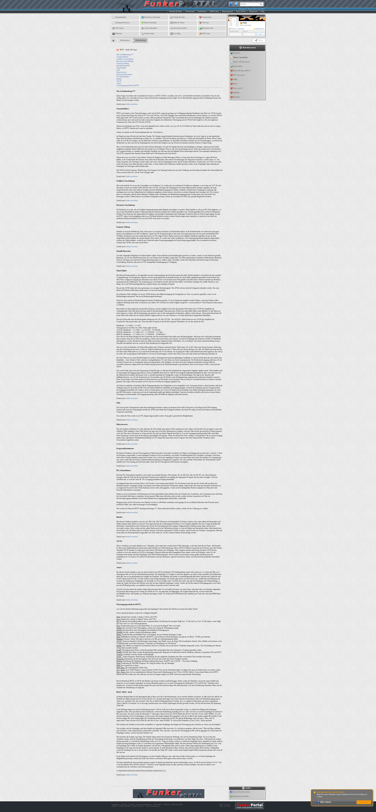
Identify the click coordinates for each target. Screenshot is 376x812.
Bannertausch (227, 11)
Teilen (260, 40)
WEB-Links (214, 11)
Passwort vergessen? (238, 28)
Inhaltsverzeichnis (131, 104)
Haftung (124, 804)
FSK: (118, 70)
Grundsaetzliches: (122, 57)
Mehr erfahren (325, 802)
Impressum (115, 804)
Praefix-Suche (149, 34)
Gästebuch (253, 11)
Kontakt (131, 804)
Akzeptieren (364, 802)
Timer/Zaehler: (121, 68)
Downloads (190, 11)
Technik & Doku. (176, 11)
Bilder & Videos (178, 23)
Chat (262, 11)
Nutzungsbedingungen (144, 804)
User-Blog (177, 34)
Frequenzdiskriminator (124, 74)
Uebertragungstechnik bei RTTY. (127, 85)
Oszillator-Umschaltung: (125, 59)
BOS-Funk (206, 34)
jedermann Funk (207, 28)
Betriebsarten (124, 40)
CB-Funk (205, 23)
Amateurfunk (206, 17)
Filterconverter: (121, 72)
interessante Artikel (179, 28)
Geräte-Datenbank (150, 28)
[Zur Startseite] (249, 809)
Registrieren (260, 28)
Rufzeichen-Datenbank (152, 17)
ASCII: (119, 81)
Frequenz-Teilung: (122, 63)
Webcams (118, 34)
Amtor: (118, 83)
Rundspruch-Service (122, 23)
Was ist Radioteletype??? (125, 55)
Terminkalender (120, 17)
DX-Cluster (119, 28)
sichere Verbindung (152, 806)
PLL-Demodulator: (123, 77)
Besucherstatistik (177, 804)
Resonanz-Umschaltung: (125, 61)
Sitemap (166, 804)
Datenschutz (158, 804)
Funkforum (202, 11)
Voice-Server (241, 11)
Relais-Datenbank (150, 23)
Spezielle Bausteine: (123, 66)
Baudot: (119, 79)
